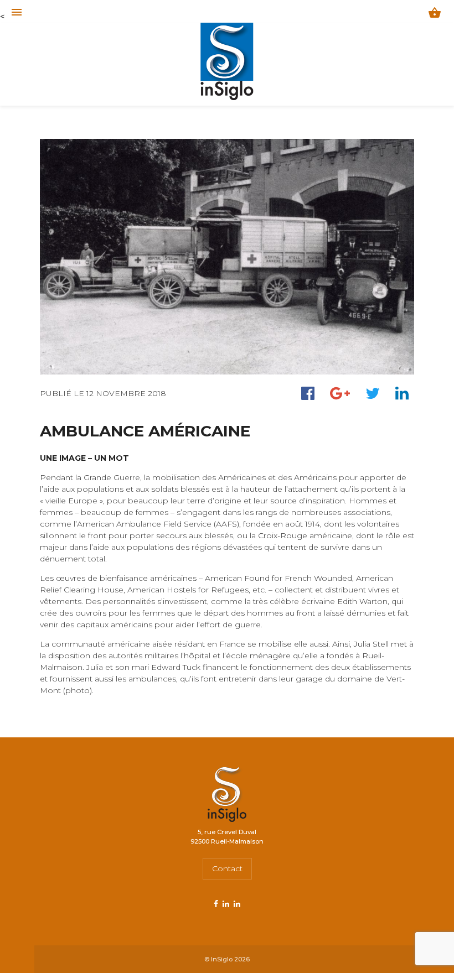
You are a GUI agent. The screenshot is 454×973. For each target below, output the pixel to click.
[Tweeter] (372, 393)
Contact (227, 868)
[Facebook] (307, 393)
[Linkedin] (402, 393)
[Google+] (340, 393)
